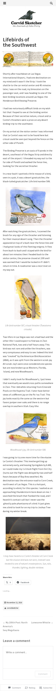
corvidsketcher (12, 608)
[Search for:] (50, 3)
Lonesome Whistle (42, 622)
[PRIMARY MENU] (4, 3)
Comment (42, 674)
